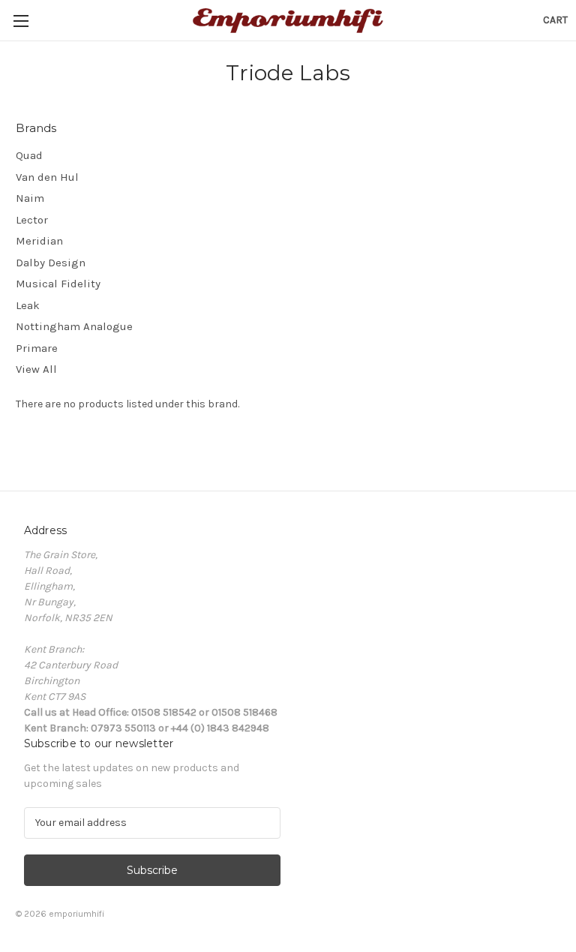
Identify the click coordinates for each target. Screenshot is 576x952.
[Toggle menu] (20, 20)
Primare (37, 348)
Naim (30, 198)
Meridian (39, 241)
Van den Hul (47, 177)
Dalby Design (51, 262)
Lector (32, 220)
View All (36, 369)
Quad (29, 155)
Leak (28, 305)
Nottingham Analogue (74, 326)
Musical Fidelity (58, 283)
